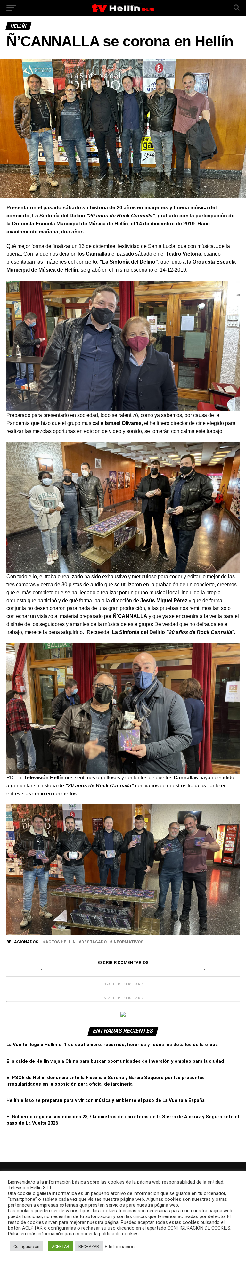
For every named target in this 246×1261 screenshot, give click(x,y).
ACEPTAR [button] (60, 1246)
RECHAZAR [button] (88, 1246)
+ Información (119, 1246)
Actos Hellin (60, 942)
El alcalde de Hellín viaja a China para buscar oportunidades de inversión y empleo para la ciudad (115, 1061)
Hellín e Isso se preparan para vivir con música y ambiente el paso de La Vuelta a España (105, 1100)
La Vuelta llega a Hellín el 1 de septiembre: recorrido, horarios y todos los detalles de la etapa (112, 1044)
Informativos (128, 942)
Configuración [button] (26, 1246)
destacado (94, 942)
